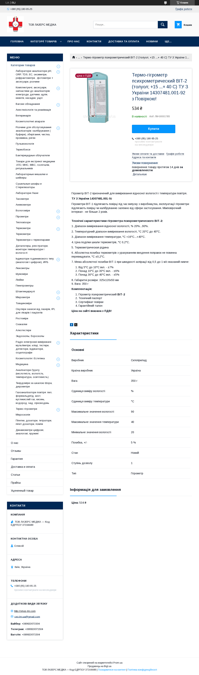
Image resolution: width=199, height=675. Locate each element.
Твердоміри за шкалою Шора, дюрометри (34, 385)
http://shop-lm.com (25, 611)
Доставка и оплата (23, 466)
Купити (153, 128)
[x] (75, 325)
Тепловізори (23, 222)
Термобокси (23, 149)
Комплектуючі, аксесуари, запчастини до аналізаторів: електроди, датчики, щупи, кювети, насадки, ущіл (33, 93)
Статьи (15, 474)
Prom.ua (117, 662)
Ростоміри (22, 318)
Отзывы (16, 450)
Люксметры (22, 268)
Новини (152, 41)
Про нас (73, 41)
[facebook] (71, 325)
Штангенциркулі (25, 291)
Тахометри (22, 198)
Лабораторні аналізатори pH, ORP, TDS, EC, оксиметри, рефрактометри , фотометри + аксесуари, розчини (34, 76)
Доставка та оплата (123, 41)
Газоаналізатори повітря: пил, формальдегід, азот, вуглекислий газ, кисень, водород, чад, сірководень (34, 397)
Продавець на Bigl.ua (99, 666)
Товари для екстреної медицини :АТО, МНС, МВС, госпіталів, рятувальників (35, 165)
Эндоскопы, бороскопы (30, 336)
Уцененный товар (22, 490)
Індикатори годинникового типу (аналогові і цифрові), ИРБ (35, 260)
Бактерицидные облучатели (33, 155)
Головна (17, 41)
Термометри (23, 228)
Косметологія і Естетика (30, 358)
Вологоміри (23, 210)
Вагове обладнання (28, 103)
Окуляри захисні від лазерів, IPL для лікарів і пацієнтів (35, 311)
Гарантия (17, 458)
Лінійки (20, 279)
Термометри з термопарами (33, 239)
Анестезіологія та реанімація (33, 109)
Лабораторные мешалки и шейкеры (32, 176)
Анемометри (23, 204)
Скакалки (21, 324)
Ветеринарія (23, 115)
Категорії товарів (44, 41)
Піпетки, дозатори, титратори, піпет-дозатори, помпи (34, 422)
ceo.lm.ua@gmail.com (27, 616)
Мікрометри (23, 297)
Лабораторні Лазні (27, 193)
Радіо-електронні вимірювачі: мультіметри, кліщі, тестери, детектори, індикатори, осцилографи (34, 347)
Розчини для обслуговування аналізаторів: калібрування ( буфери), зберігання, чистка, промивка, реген (33, 132)
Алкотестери (23, 330)
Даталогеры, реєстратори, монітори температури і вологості (32, 249)
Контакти (94, 41)
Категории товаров (23, 65)
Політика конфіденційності (142, 669)
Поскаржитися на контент (112, 669)
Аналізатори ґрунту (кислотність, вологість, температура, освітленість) (32, 373)
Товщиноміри (24, 303)
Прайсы (16, 482)
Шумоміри (22, 273)
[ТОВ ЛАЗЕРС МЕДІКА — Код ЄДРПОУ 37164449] (15, 31)
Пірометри (22, 216)
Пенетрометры (24, 285)
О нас (14, 442)
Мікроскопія (23, 414)
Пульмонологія (25, 143)
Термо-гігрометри (26, 408)
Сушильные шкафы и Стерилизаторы (29, 185)
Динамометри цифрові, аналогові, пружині (30, 432)
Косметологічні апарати (30, 121)
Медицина (22, 364)
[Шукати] (163, 24)
